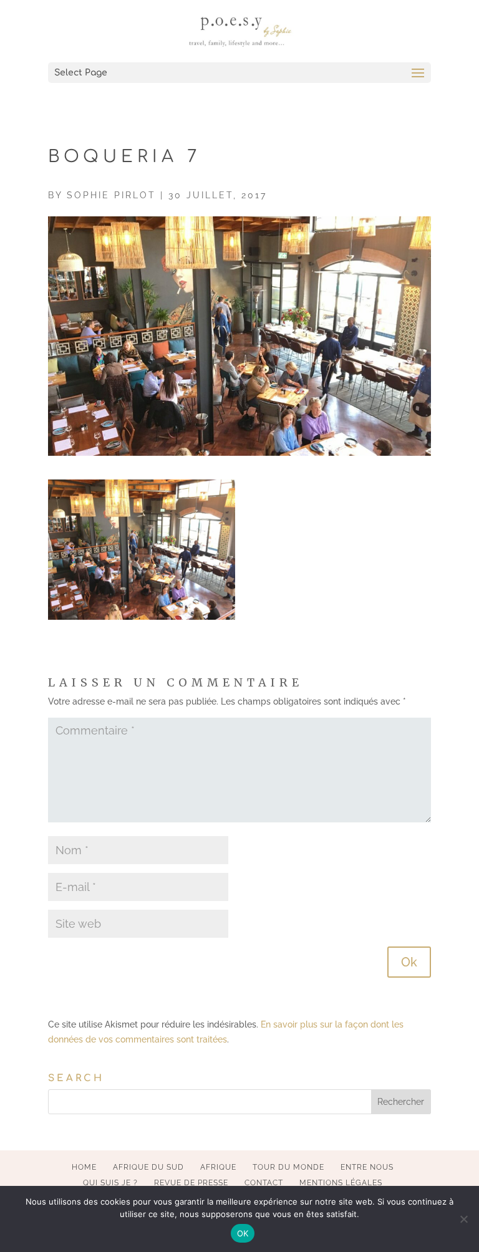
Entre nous (367, 1167)
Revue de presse (191, 1182)
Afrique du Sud (148, 1167)
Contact (263, 1182)
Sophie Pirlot (111, 195)
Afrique (218, 1167)
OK (243, 1233)
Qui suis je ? (110, 1182)
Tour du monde (288, 1167)
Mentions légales (340, 1182)
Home (84, 1167)
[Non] (463, 1219)
